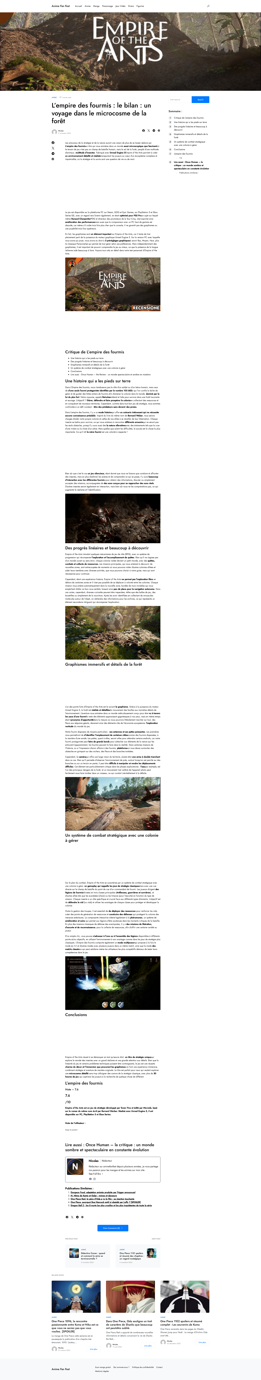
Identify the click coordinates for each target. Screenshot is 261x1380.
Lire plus (93, 1349)
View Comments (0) (111, 1228)
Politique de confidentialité (143, 1367)
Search (200, 99)
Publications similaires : (189, 172)
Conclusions (179, 149)
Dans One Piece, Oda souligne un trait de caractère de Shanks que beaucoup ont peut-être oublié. (129, 1325)
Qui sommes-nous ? (121, 1367)
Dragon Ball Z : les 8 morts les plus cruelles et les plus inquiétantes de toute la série (111, 1205)
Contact (159, 1367)
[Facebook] (90, 1179)
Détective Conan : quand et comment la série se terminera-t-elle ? (93, 1256)
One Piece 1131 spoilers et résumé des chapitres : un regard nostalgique (132, 1256)
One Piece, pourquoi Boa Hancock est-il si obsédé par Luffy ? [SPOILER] (106, 1202)
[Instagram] (94, 1179)
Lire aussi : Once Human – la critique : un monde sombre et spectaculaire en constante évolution (191, 165)
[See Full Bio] (102, 1174)
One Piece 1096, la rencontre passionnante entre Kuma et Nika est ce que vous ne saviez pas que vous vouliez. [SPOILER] (75, 1326)
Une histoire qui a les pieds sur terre (190, 122)
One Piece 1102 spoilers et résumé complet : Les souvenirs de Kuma (181, 1323)
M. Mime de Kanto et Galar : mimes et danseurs (94, 1195)
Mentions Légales (102, 1371)
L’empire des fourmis (183, 153)
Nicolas (60, 131)
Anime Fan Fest (61, 6)
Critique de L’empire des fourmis (188, 117)
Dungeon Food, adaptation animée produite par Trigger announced (103, 1192)
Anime (54, 97)
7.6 (180, 158)
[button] (208, 6)
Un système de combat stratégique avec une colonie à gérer (189, 143)
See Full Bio (95, 1174)
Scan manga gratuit (103, 1367)
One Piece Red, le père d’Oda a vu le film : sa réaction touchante (102, 1198)
